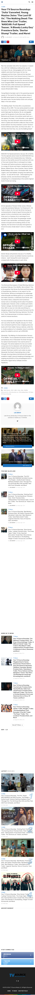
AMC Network (7, 390)
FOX (13, 390)
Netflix (26, 390)
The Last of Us (5, 392)
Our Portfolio (23, 991)
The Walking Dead (24, 392)
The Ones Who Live (14, 392)
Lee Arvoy (9, 37)
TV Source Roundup (6, 394)
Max (23, 390)
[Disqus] (17, 564)
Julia (19, 390)
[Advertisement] (17, 749)
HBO (16, 390)
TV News (3, 6)
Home (9, 991)
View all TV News (16, 725)
